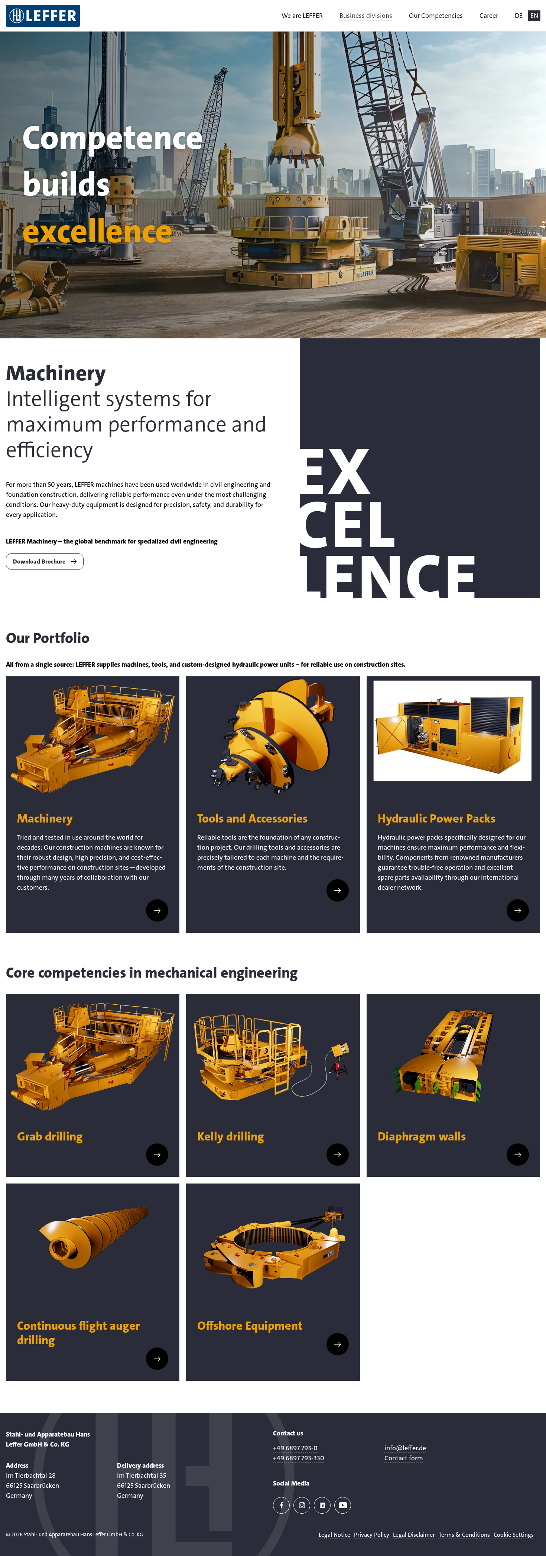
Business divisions (365, 15)
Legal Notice (334, 1535)
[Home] (43, 16)
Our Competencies (436, 15)
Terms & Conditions (464, 1535)
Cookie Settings (514, 1535)
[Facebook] (281, 1505)
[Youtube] (342, 1505)
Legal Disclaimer (414, 1535)
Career (489, 15)
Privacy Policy (371, 1535)
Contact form (403, 1457)
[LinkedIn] (322, 1505)
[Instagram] (301, 1505)
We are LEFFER (302, 15)
